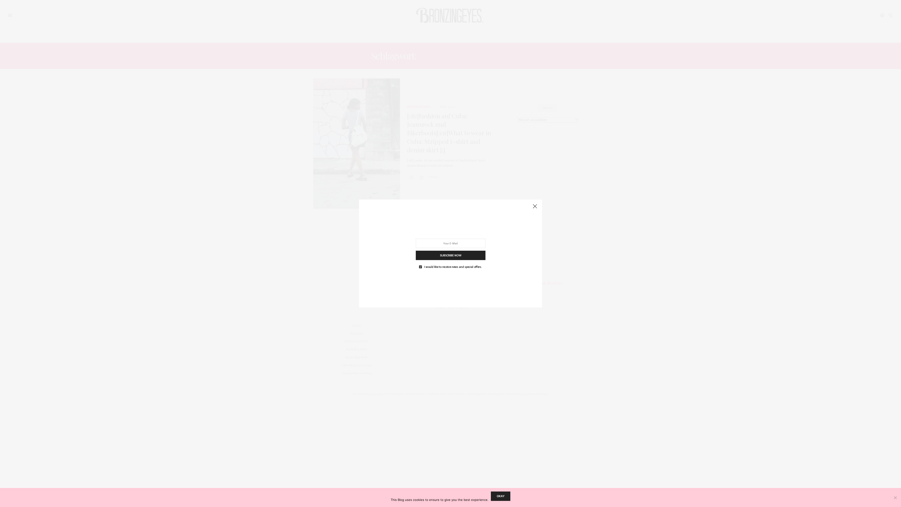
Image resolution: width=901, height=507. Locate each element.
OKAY (500, 496)
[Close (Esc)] (535, 206)
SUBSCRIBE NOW (450, 255)
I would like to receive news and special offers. (453, 266)
